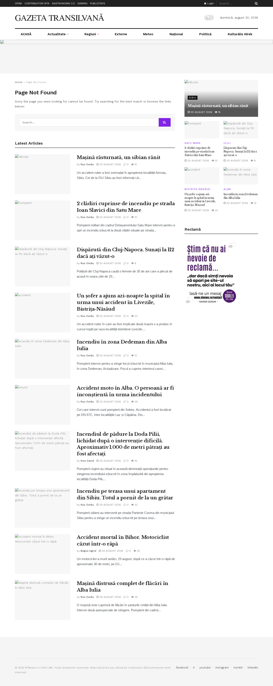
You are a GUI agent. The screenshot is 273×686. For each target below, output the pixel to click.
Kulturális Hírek (240, 34)
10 (135, 217)
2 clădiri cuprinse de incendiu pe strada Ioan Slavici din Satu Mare (199, 151)
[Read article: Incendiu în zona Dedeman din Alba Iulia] (42, 359)
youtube (205, 667)
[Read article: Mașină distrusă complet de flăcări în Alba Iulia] (42, 600)
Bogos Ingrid (88, 550)
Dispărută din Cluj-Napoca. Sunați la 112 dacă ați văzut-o (240, 151)
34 (136, 596)
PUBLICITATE (97, 3)
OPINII (18, 3)
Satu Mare (192, 143)
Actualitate (57, 34)
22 (136, 315)
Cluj (227, 143)
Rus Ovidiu (87, 164)
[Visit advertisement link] (136, 56)
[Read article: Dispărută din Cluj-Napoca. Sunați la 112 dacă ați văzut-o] (42, 266)
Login (210, 3)
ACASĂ (26, 34)
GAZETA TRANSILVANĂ (59, 17)
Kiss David (87, 460)
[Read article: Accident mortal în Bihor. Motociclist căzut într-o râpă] (42, 554)
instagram (222, 667)
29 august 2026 (110, 460)
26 (136, 401)
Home (18, 82)
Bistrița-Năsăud (197, 189)
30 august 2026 (110, 164)
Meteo (148, 34)
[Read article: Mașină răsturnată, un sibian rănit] (42, 174)
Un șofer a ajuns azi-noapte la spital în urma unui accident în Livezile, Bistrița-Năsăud (123, 302)
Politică (205, 34)
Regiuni (90, 34)
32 (136, 504)
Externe (121, 34)
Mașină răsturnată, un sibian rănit (118, 157)
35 (138, 550)
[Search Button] (255, 3)
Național (176, 34)
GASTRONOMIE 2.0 (63, 3)
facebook (182, 667)
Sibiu (192, 97)
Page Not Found (36, 82)
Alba (227, 189)
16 (135, 460)
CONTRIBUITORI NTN (37, 3)
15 (135, 164)
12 (135, 355)
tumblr (238, 667)
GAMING (82, 3)
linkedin (253, 667)
